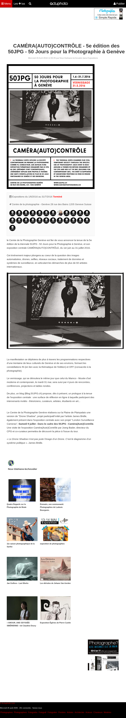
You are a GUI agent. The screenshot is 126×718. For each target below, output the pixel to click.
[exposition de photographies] (55, 529)
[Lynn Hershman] (87, 215)
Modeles (107, 712)
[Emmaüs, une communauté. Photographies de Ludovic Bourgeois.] (55, 490)
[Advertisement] (48, 25)
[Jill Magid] (33, 223)
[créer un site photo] (103, 670)
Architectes (79, 712)
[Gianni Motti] (46, 223)
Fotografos (32, 712)
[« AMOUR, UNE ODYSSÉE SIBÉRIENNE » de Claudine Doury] (22, 608)
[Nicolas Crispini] (46, 215)
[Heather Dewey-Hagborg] (60, 215)
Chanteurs (97, 712)
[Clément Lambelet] (12, 223)
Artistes (70, 712)
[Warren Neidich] (53, 223)
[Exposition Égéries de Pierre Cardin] (55, 608)
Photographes (6, 712)
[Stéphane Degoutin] (53, 215)
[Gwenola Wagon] (12, 230)
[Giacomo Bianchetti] (19, 215)
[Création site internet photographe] (108, 19)
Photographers (20, 712)
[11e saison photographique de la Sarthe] (22, 529)
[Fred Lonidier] (26, 223)
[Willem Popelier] (60, 223)
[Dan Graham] (80, 215)
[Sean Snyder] (80, 223)
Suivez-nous (37, 708)
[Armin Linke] (19, 223)
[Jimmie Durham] (66, 215)
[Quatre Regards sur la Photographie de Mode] (22, 490)
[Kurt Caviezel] (39, 215)
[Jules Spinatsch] (87, 223)
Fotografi (42, 712)
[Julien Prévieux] (66, 223)
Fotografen (52, 712)
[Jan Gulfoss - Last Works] (22, 569)
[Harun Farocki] (73, 215)
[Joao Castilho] (33, 215)
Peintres (62, 712)
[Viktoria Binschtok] (26, 215)
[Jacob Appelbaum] (12, 215)
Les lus (19, 3)
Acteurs (89, 712)
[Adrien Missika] (39, 223)
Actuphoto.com (8, 703)
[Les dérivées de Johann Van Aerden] (55, 569)
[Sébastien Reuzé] (73, 223)
